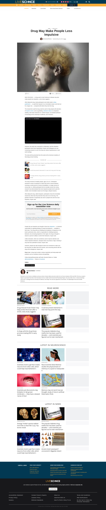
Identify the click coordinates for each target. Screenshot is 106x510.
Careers (11, 500)
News (65, 39)
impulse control (29, 110)
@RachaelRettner (29, 259)
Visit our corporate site (76, 484)
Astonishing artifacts (34, 472)
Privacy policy (13, 497)
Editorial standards (37, 500)
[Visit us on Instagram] (61, 2)
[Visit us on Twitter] (59, 2)
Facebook (42, 259)
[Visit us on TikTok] (68, 2)
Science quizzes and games (77, 467)
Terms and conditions (83, 495)
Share (28, 93)
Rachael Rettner (48, 39)
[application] (43, 130)
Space (52, 5)
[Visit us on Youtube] (63, 2)
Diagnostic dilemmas (34, 471)
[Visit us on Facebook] (57, 2)
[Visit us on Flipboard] (66, 2)
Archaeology (28, 5)
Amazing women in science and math (58, 470)
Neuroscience (55, 28)
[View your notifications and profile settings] (86, 2)
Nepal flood (34, 8)
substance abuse (47, 110)
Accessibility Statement (16, 495)
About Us (57, 495)
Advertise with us (59, 497)
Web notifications (82, 497)
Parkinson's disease (29, 265)
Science (39, 5)
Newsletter (59, 93)
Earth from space (33, 469)
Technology (58, 5)
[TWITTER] (28, 272)
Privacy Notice (28, 218)
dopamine (52, 226)
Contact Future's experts (39, 495)
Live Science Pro (77, 8)
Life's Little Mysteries (34, 467)
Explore (64, 5)
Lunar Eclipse (43, 8)
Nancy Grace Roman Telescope (56, 8)
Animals (21, 5)
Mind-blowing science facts (76, 475)
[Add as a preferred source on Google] (53, 489)
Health (34, 5)
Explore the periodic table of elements (58, 472)
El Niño (68, 8)
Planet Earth (46, 5)
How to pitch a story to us (62, 500)
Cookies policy (36, 497)
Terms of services (40, 217)
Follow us (52, 93)
